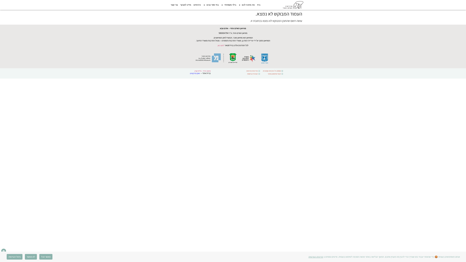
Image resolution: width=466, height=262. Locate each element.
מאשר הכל (46, 256)
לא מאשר (31, 256)
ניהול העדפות (14, 256)
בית (258, 5)
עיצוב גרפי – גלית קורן (203, 71)
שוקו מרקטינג (195, 73)
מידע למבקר (185, 5)
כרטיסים (197, 5)
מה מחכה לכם (248, 5)
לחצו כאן (221, 45)
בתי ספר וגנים (213, 5)
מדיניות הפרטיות (315, 256)
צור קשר (174, 5)
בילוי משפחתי (230, 5)
